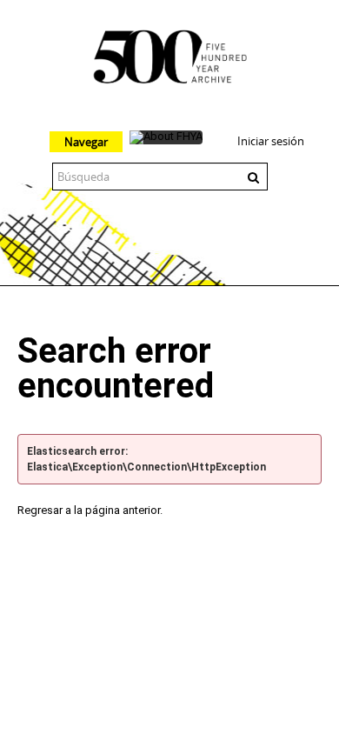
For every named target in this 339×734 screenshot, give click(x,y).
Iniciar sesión (270, 141)
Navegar (86, 142)
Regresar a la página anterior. (90, 510)
